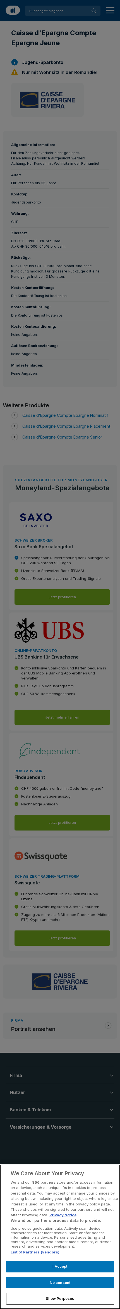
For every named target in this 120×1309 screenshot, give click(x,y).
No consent (60, 1282)
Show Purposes (60, 1298)
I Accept (59, 1266)
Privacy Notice (62, 1215)
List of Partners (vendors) (35, 1252)
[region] (60, 1236)
